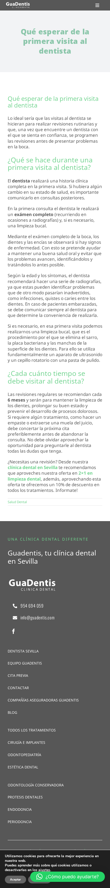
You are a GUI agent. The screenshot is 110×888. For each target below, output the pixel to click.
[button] (67, 877)
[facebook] (13, 631)
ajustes (44, 870)
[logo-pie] (17, 4)
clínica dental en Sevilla (33, 467)
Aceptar (15, 879)
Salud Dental (17, 502)
